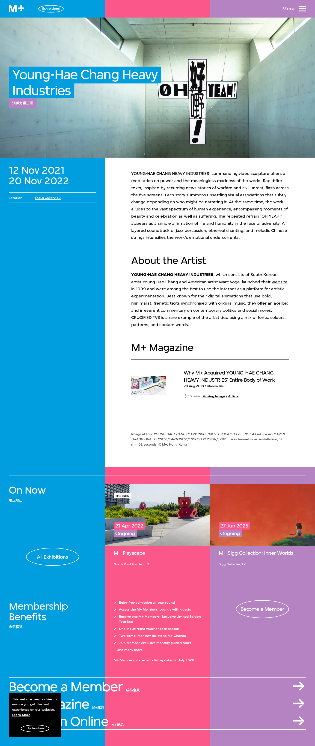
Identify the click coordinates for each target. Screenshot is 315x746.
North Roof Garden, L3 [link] (131, 564)
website (280, 282)
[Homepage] (16, 8)
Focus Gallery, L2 (48, 198)
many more (133, 650)
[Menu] (302, 8)
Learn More (21, 715)
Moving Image (213, 396)
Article (233, 396)
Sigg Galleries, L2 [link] (232, 564)
